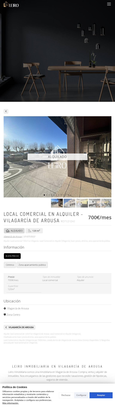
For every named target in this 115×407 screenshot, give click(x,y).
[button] (44, 195)
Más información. (10, 403)
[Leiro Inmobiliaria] (11, 4)
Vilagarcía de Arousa (13, 236)
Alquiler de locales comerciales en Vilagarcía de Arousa (6, 111)
